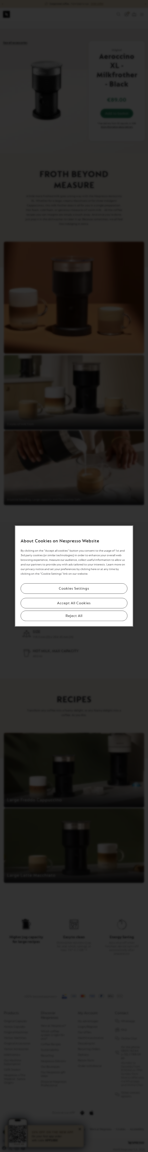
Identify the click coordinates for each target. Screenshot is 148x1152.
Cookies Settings (74, 588)
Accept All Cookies (74, 603)
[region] (74, 576)
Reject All (74, 615)
